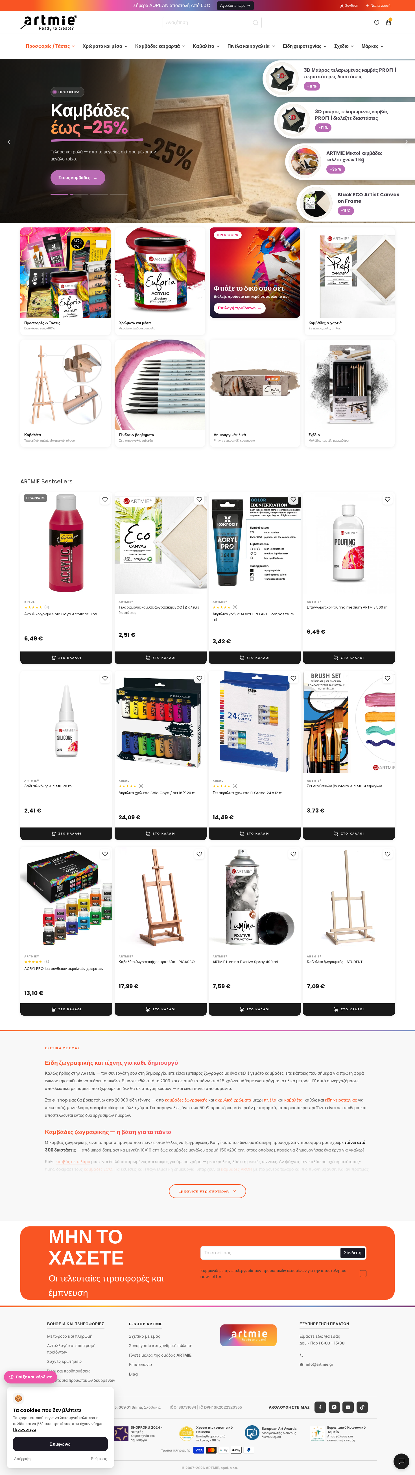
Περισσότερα (24, 1429)
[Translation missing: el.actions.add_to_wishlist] (105, 499)
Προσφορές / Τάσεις (48, 46)
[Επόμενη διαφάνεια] (102, 545)
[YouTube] (348, 1407)
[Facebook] (320, 1407)
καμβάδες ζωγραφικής (186, 1100)
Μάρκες (370, 46)
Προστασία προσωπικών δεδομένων (81, 1380)
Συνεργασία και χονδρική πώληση (160, 1345)
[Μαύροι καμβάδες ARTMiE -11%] (99, 194)
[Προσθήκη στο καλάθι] (66, 658)
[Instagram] (334, 1407)
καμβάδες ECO (98, 1169)
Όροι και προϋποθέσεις (69, 1370)
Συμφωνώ (60, 1444)
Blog (133, 1374)
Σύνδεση (351, 5)
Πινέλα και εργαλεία (249, 46)
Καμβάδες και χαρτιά (157, 46)
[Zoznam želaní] (376, 22)
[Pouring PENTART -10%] (119, 194)
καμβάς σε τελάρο (73, 1162)
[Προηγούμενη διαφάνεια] (30, 545)
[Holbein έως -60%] (59, 194)
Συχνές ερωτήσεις (64, 1361)
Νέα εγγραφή (380, 5)
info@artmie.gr (319, 1364)
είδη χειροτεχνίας (341, 1100)
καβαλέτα (293, 1100)
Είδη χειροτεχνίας (302, 46)
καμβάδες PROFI (236, 1169)
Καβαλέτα (203, 46)
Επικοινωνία (140, 1364)
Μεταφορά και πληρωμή (69, 1336)
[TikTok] (362, 1407)
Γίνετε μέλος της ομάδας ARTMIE (160, 1355)
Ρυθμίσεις (99, 1458)
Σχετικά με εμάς (144, 1336)
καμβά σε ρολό (151, 1177)
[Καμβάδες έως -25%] (207, 141)
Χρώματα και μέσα (103, 46)
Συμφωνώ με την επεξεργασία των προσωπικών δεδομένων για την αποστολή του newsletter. (273, 1274)
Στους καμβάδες (77, 178)
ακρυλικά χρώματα (233, 1100)
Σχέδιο (341, 46)
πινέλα (270, 1100)
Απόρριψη (22, 1458)
